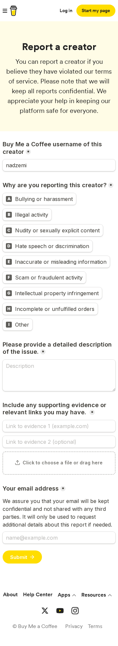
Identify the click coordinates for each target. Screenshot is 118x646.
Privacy (74, 626)
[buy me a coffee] (12, 11)
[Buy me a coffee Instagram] (75, 611)
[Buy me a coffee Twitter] (45, 611)
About (10, 594)
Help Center (37, 594)
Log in (66, 10)
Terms (95, 626)
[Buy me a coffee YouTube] (60, 611)
